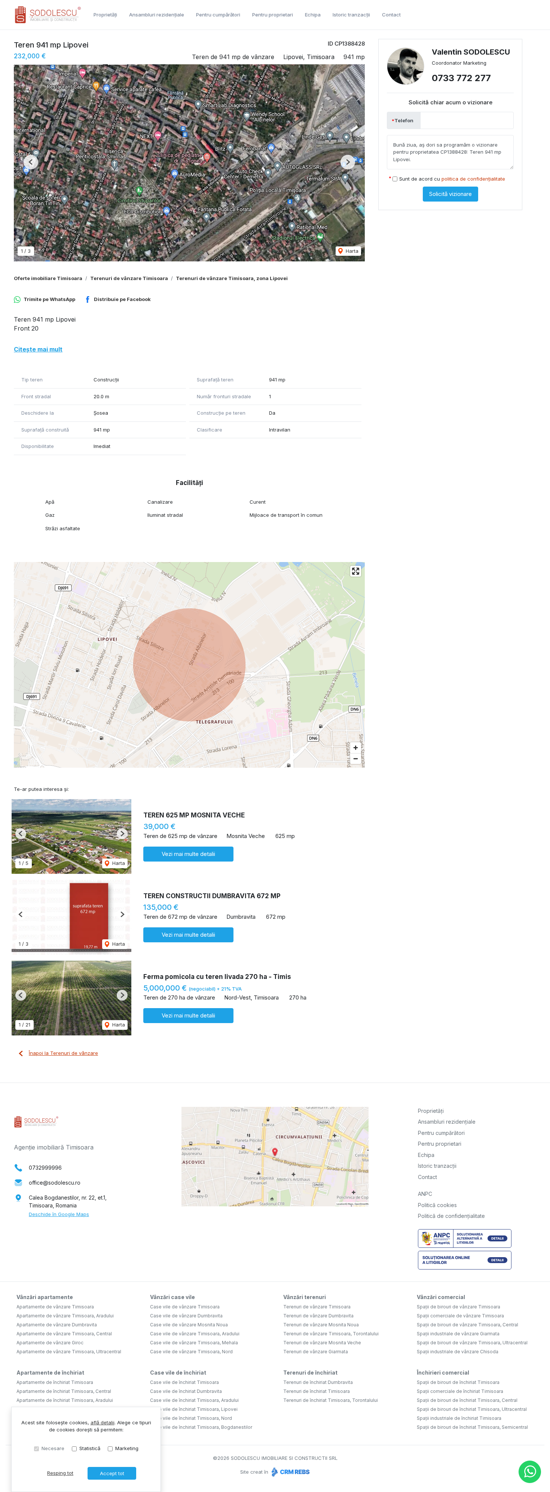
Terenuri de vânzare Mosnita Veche (322, 1342)
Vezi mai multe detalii (188, 853)
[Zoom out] (355, 758)
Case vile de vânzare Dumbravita (186, 1315)
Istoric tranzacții (351, 15)
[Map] (189, 665)
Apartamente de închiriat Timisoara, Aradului (64, 1400)
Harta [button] (351, 251)
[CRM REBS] (290, 1472)
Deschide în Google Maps (59, 1214)
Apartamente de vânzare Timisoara (55, 1307)
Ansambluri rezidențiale (156, 15)
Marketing (126, 1448)
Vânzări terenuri (304, 1297)
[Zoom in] (355, 747)
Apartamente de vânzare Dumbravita (56, 1324)
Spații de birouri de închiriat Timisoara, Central (467, 1400)
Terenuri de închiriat (310, 1372)
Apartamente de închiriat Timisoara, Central (63, 1391)
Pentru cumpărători (218, 15)
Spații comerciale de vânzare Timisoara (460, 1315)
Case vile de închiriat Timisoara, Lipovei (194, 1409)
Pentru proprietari (272, 15)
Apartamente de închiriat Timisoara (54, 1382)
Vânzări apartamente (44, 1297)
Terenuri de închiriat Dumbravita (318, 1382)
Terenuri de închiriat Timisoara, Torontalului (330, 1400)
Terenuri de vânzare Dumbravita (318, 1315)
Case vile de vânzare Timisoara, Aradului (194, 1333)
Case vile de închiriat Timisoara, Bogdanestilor (201, 1427)
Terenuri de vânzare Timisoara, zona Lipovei (232, 278)
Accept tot (112, 1473)
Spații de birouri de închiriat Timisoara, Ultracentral (472, 1409)
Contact (391, 15)
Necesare (53, 1448)
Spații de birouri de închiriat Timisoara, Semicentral (472, 1427)
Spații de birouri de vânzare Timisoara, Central (467, 1324)
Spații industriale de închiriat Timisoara (459, 1418)
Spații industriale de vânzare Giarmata (458, 1333)
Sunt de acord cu (452, 179)
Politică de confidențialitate (451, 1216)
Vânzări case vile (172, 1297)
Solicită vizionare (450, 193)
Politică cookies (437, 1205)
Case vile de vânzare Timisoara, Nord (191, 1351)
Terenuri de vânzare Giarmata (315, 1351)
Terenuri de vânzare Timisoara (129, 278)
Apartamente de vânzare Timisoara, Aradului (65, 1315)
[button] (31, 162)
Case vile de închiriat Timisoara (184, 1382)
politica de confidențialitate (473, 179)
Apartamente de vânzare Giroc (49, 1342)
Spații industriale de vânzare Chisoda (457, 1351)
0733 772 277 (461, 78)
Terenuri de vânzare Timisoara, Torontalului (331, 1333)
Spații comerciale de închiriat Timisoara (460, 1391)
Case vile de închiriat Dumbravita (186, 1391)
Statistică (89, 1448)
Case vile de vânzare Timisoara (185, 1307)
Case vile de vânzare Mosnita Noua (189, 1324)
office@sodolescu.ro (54, 1182)
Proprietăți (105, 15)
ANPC (425, 1194)
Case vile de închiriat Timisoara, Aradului (194, 1400)
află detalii (102, 1422)
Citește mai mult (38, 349)
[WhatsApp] (530, 1472)
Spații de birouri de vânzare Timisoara (458, 1307)
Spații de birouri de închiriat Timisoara (458, 1382)
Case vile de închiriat (178, 1372)
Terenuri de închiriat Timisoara (316, 1391)
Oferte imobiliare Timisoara (48, 278)
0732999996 (45, 1167)
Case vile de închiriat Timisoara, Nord (191, 1418)
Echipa (313, 15)
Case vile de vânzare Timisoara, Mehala (194, 1342)
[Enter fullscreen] (355, 571)
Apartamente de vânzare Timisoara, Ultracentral (68, 1351)
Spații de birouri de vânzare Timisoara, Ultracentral (472, 1342)
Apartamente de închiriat (50, 1372)
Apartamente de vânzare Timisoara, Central (64, 1333)
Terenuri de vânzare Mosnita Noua (321, 1324)
